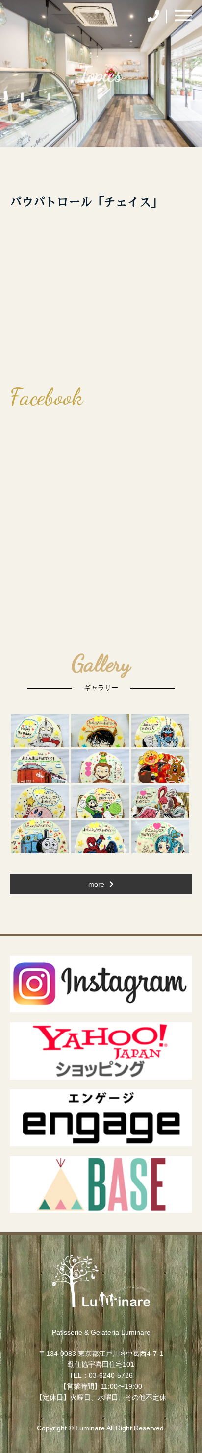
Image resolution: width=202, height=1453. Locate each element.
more (96, 884)
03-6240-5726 (111, 1375)
